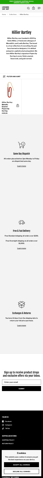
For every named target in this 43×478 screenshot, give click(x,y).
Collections (13, 14)
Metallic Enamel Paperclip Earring (10, 97)
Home (4, 14)
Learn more (21, 166)
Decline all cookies (21, 471)
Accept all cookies (21, 465)
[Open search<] (28, 8)
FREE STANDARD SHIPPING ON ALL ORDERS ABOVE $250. (21, 2)
